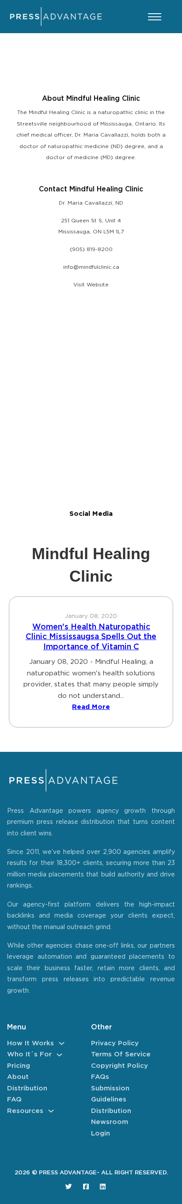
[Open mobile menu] (154, 16)
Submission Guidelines (110, 1094)
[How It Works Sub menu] (61, 1043)
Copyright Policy (119, 1066)
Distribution (27, 1088)
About (18, 1077)
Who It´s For (29, 1054)
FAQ (14, 1099)
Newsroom (109, 1122)
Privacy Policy (115, 1043)
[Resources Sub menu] (51, 1111)
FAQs (100, 1077)
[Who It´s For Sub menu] (59, 1055)
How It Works (30, 1043)
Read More (91, 707)
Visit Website (91, 284)
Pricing (18, 1066)
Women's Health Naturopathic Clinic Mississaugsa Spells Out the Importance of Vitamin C (91, 637)
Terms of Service (121, 1054)
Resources (25, 1111)
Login (100, 1133)
